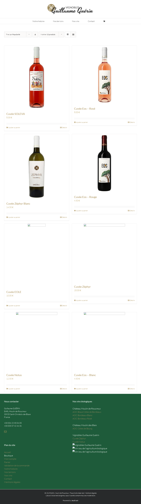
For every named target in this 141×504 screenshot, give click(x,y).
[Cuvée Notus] (36, 341)
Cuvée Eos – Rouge (85, 197)
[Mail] (5, 431)
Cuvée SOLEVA (15, 113)
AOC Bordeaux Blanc (82, 415)
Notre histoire (10, 468)
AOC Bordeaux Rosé (82, 418)
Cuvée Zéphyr (82, 286)
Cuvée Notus (14, 375)
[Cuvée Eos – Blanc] (104, 341)
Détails (64, 127)
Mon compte (10, 458)
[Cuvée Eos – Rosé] (104, 75)
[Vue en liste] (73, 34)
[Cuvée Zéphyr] (104, 253)
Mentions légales (12, 482)
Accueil (7, 452)
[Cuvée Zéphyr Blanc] (36, 166)
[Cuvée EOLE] (36, 255)
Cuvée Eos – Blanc (85, 375)
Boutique (8, 455)
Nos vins (8, 475)
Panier (7, 462)
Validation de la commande (16, 465)
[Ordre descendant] (35, 34)
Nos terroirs (10, 472)
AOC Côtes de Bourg (82, 428)
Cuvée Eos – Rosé (84, 108)
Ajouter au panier (14, 127)
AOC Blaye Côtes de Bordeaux (87, 412)
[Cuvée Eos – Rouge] (104, 163)
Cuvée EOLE (13, 291)
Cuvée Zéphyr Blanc (18, 203)
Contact (8, 478)
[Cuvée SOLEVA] (36, 77)
